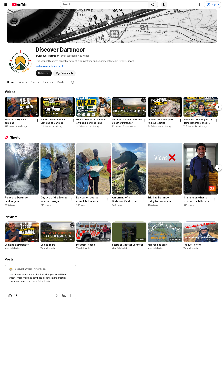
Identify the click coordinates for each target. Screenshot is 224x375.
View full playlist (12, 248)
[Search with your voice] (164, 4)
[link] (40, 283)
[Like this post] (10, 295)
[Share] (56, 295)
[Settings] (199, 5)
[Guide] (6, 5)
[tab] (11, 82)
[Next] (218, 107)
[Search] (153, 4)
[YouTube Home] (19, 4)
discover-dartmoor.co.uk (50, 66)
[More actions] (37, 120)
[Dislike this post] (15, 295)
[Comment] (64, 295)
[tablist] (112, 82)
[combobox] (105, 5)
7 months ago (40, 269)
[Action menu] (71, 295)
